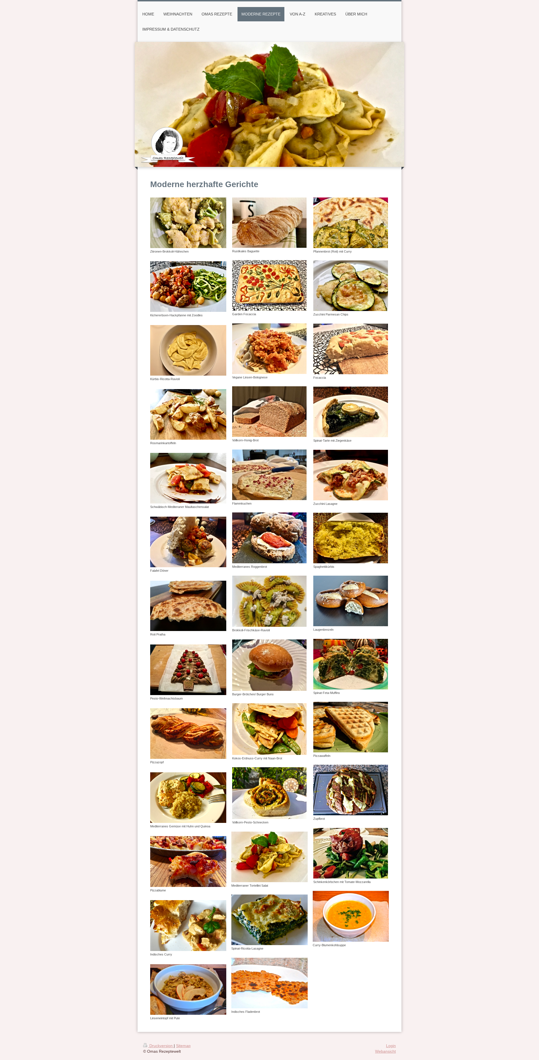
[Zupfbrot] (350, 790)
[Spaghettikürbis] (350, 538)
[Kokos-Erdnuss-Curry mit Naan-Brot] (269, 729)
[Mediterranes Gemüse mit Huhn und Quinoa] (188, 797)
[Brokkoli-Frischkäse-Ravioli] (269, 601)
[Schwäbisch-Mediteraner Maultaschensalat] (188, 478)
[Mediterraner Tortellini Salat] (269, 857)
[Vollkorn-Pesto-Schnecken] (269, 793)
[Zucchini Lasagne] (350, 475)
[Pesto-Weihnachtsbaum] (188, 669)
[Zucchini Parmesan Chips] (350, 285)
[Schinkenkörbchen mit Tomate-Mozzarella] (350, 853)
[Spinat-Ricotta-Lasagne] (269, 920)
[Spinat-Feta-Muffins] (350, 664)
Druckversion (161, 1045)
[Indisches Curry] (188, 925)
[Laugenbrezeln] (350, 601)
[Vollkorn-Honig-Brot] (269, 411)
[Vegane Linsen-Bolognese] (269, 348)
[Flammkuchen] (269, 475)
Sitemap (183, 1045)
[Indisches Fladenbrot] (269, 983)
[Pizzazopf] (188, 733)
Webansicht (385, 1051)
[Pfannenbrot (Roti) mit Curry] (350, 223)
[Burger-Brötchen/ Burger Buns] (269, 665)
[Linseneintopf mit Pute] (188, 989)
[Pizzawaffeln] (350, 727)
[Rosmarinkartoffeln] (188, 414)
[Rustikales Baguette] (269, 223)
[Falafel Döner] (188, 542)
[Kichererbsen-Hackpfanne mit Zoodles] (188, 286)
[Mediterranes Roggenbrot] (269, 537)
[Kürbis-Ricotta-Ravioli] (188, 350)
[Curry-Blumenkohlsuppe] (351, 916)
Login (391, 1045)
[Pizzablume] (188, 861)
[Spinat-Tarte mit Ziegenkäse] (350, 412)
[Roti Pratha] (188, 606)
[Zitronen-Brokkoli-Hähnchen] (188, 223)
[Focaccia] (350, 349)
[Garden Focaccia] (269, 285)
